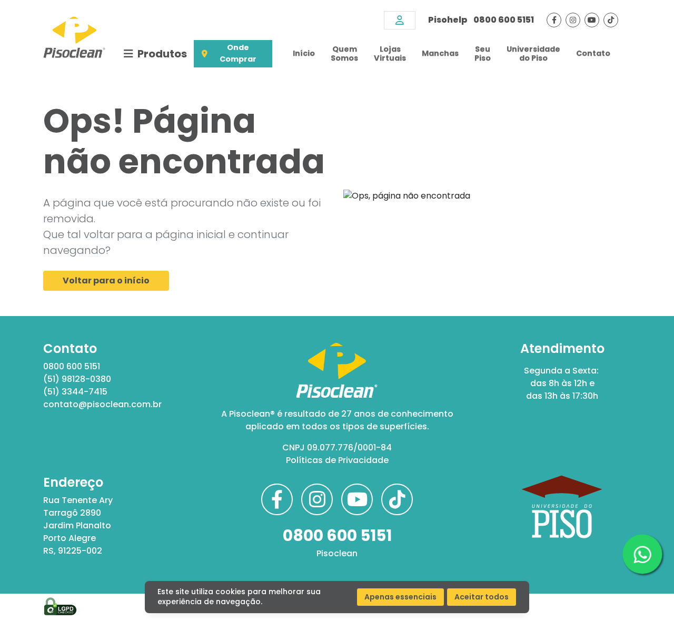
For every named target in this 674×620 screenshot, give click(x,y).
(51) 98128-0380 (77, 379)
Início (304, 53)
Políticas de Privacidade (337, 460)
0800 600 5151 (481, 20)
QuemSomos (344, 53)
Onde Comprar (238, 53)
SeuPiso (482, 53)
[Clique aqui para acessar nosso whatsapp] (642, 554)
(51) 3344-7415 (75, 392)
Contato (593, 53)
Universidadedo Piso (533, 53)
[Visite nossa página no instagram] (573, 20)
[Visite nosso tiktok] (610, 20)
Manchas (440, 53)
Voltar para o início (106, 280)
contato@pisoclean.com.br (102, 404)
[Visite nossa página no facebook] (554, 20)
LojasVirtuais (390, 53)
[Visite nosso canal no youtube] (591, 20)
